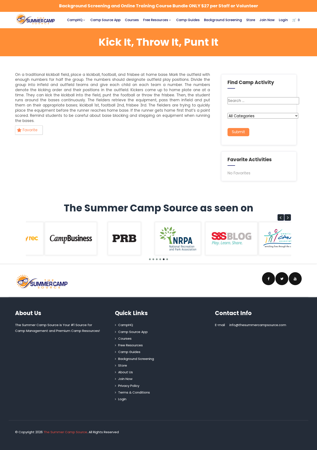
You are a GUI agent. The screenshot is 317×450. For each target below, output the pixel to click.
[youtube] (295, 278)
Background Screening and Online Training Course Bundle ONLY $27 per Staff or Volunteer (158, 6)
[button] (281, 217)
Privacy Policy (128, 385)
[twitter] (281, 278)
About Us (125, 372)
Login (283, 20)
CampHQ (74, 20)
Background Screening (223, 20)
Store (250, 20)
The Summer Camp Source (65, 432)
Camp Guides (188, 20)
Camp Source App (105, 20)
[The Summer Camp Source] (35, 19)
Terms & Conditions (134, 392)
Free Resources (155, 20)
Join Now (267, 20)
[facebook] (268, 278)
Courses (132, 20)
